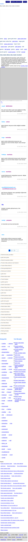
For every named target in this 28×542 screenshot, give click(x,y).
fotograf (8, 392)
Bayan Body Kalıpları (5, 512)
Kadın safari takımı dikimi (6, 473)
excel (3, 389)
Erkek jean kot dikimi (6, 271)
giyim (10, 395)
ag (9, 346)
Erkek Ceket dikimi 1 (6, 328)
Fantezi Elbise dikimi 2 (6, 265)
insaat (3, 400)
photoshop (3, 423)
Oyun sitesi (18, 537)
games (17, 49)
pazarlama (3, 420)
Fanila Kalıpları (4, 279)
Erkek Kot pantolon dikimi (7, 260)
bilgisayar (3, 360)
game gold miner (22, 38)
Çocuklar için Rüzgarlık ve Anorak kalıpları (11, 317)
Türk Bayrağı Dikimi (18, 473)
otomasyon (8, 415)
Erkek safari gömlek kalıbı (7, 493)
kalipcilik (9, 400)
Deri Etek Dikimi (5, 322)
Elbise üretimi (18, 396)
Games (25, 1)
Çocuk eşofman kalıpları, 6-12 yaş (19, 347)
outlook (3, 417)
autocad (9, 358)
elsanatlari (3, 386)
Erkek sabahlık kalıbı (6, 314)
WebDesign (3, 539)
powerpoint (3, 429)
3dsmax (10, 343)
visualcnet (3, 454)
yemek (3, 457)
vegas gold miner (8, 44)
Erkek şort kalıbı (5, 330)
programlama (3, 432)
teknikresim (3, 446)
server (10, 434)
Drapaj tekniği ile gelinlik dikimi (19, 388)
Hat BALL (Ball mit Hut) (16, 1)
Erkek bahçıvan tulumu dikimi (18, 508)
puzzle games (11, 52)
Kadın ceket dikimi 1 (5, 475)
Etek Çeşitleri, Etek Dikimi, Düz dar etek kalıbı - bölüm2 (13, 485)
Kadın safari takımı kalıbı (6, 515)
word (11, 454)
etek (11, 386)
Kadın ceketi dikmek (18, 463)
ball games (7, 49)
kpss (2, 403)
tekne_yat (3, 443)
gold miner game (5, 257)
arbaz (5, 38)
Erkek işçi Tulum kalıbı (6, 320)
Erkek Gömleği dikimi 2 (6, 303)
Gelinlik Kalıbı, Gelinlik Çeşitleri (8, 522)
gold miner (15, 41)
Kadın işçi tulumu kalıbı (6, 309)
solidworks (3, 437)
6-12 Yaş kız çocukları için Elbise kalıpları (20, 400)
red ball (23, 52)
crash (25, 49)
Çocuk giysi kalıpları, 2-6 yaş (7, 503)
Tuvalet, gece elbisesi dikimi (7, 498)
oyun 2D (21, 534)
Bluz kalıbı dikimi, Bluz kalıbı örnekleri (20, 374)
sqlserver (3, 440)
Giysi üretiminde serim (6, 298)
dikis (10, 372)
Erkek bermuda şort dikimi (7, 254)
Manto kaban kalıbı (5, 276)
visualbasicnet (3, 452)
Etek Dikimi (4, 333)
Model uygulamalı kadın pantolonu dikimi (19, 366)
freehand (3, 395)
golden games (4, 282)
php (11, 423)
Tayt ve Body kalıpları (22, 466)
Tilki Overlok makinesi (6, 488)
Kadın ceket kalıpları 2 (17, 512)
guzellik (3, 397)
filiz (3, 204)
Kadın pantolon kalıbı (20, 369)
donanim (3, 375)
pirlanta (3, 426)
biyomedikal (3, 363)
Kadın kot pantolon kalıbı (6, 463)
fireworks (8, 389)
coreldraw (3, 372)
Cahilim (8, 1)
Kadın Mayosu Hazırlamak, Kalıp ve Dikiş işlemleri (12, 471)
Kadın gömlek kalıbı (20, 385)
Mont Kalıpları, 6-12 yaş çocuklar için (9, 505)
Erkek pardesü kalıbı (6, 325)
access (3, 346)
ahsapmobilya (3, 352)
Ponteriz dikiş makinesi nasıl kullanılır (10, 262)
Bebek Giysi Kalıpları (20, 371)
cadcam (3, 366)
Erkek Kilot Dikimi (5, 311)
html (9, 397)
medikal (3, 412)
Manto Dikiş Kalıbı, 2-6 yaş (7, 287)
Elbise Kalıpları (19, 361)
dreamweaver (3, 377)
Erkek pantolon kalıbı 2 (6, 295)
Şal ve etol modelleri (17, 488)
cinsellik (3, 369)
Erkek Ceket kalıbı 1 (5, 284)
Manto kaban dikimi (5, 306)
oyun (9, 534)
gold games (18, 46)
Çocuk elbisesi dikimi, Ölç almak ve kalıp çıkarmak (12, 520)
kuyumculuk (3, 406)
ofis (9, 412)
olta (2, 415)
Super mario (4, 46)
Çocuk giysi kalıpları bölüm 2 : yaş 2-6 (9, 517)
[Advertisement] (14, 23)
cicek (9, 366)
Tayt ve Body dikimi (5, 508)
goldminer (3, 349)
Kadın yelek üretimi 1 (16, 475)
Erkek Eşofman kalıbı (5, 478)
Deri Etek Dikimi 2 (18, 493)
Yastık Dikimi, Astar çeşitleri (7, 500)
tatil (10, 440)
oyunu (5, 537)
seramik (3, 434)
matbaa (8, 409)
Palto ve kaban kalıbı (20, 353)
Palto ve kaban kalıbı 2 (6, 290)
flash (2, 392)
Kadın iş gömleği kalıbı (6, 525)
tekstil (3, 449)
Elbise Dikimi (18, 391)
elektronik (3, 383)
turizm (9, 449)
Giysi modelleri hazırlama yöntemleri (9, 495)
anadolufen (8, 355)
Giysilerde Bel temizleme (18, 483)
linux (2, 409)
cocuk (10, 369)
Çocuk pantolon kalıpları (19, 350)
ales (2, 355)
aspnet (3, 358)
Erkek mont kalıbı (19, 357)
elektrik (3, 380)
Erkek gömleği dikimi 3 (6, 268)
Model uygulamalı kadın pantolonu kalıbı (10, 527)
